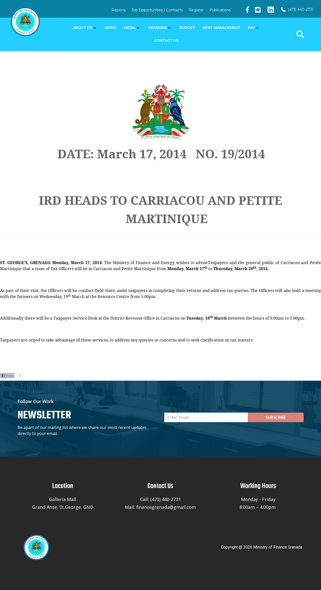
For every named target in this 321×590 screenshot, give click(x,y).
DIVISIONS (157, 27)
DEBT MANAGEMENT (221, 27)
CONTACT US (166, 40)
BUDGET (187, 27)
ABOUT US (82, 27)
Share (9, 375)
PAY (251, 27)
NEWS (110, 27)
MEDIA (129, 27)
